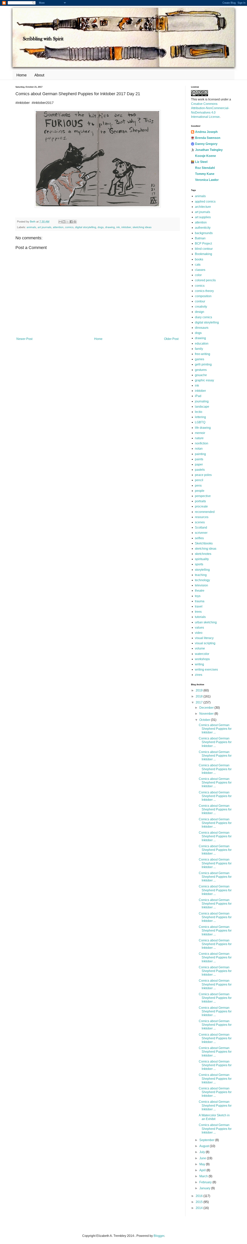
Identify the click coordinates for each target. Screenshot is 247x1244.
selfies (199, 538)
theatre (199, 590)
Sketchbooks (204, 543)
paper (199, 464)
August (204, 1146)
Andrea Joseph (206, 131)
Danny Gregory (206, 143)
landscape (202, 406)
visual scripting (205, 643)
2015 (199, 1202)
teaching (201, 575)
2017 (199, 702)
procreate (201, 506)
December (206, 707)
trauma (199, 601)
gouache (201, 375)
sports (199, 564)
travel (198, 606)
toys (197, 596)
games (199, 359)
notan (199, 448)
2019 (199, 690)
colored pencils (205, 280)
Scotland (201, 527)
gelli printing (203, 364)
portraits (200, 501)
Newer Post (24, 339)
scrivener (201, 532)
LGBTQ (200, 422)
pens (198, 485)
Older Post (171, 339)
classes (200, 269)
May (202, 1164)
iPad (198, 396)
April (202, 1170)
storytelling (202, 569)
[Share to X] (67, 222)
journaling (202, 401)
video (198, 632)
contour (200, 301)
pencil (199, 480)
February (205, 1182)
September (207, 1140)
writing (199, 664)
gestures (201, 369)
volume (200, 648)
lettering (200, 417)
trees (198, 611)
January (205, 1188)
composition (203, 296)
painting (200, 454)
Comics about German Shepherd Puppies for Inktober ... (215, 728)
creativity (201, 306)
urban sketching (206, 622)
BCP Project (203, 243)
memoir (200, 433)
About (39, 75)
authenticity (203, 227)
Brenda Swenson (207, 137)
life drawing (203, 427)
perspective (203, 496)
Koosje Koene (205, 155)
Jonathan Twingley (209, 149)
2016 (199, 1196)
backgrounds (204, 233)
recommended (205, 511)
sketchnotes (203, 553)
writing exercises (206, 669)
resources (201, 517)
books (199, 259)
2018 (199, 696)
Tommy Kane (204, 173)
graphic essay (204, 380)
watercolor (202, 653)
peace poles (203, 475)
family (199, 348)
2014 (199, 1208)
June (203, 1158)
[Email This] (60, 222)
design (199, 311)
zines (198, 674)
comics (69, 227)
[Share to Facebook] (71, 222)
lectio (198, 411)
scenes (200, 522)
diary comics (203, 317)
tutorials (200, 617)
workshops (202, 659)
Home (21, 75)
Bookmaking (203, 254)
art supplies (203, 217)
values (199, 627)
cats (197, 264)
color (198, 275)
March (204, 1176)
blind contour (204, 248)
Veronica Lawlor (207, 179)
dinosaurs (201, 327)
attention (58, 227)
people (199, 490)
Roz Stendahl (205, 167)
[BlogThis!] (64, 222)
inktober (126, 227)
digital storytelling (85, 227)
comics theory (204, 291)
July (202, 1152)
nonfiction (201, 443)
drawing (110, 227)
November (206, 713)
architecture (203, 206)
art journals (44, 227)
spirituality (202, 559)
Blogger (159, 1235)
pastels (200, 469)
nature (199, 438)
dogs (101, 227)
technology (202, 580)
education (201, 343)
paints (199, 459)
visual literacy (204, 638)
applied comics (205, 201)
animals (31, 227)
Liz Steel (201, 161)
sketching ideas (142, 227)
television (201, 585)
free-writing (202, 354)
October (205, 719)
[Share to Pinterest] (75, 222)
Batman (200, 238)
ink (118, 227)
